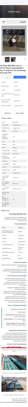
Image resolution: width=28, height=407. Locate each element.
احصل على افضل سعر (20, 77)
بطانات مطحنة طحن (17, 398)
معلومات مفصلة (20, 113)
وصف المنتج (8, 113)
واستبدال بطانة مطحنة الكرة (20, 400)
